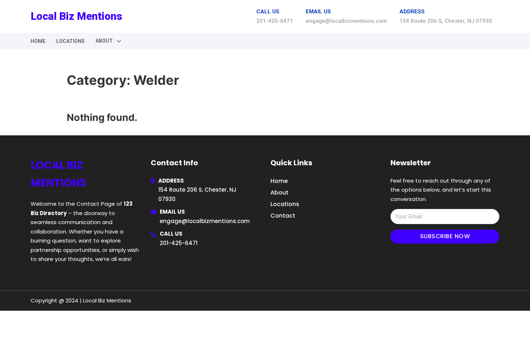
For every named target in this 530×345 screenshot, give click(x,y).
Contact (282, 215)
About (279, 192)
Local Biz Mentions (76, 16)
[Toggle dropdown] (119, 41)
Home (38, 41)
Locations (70, 41)
